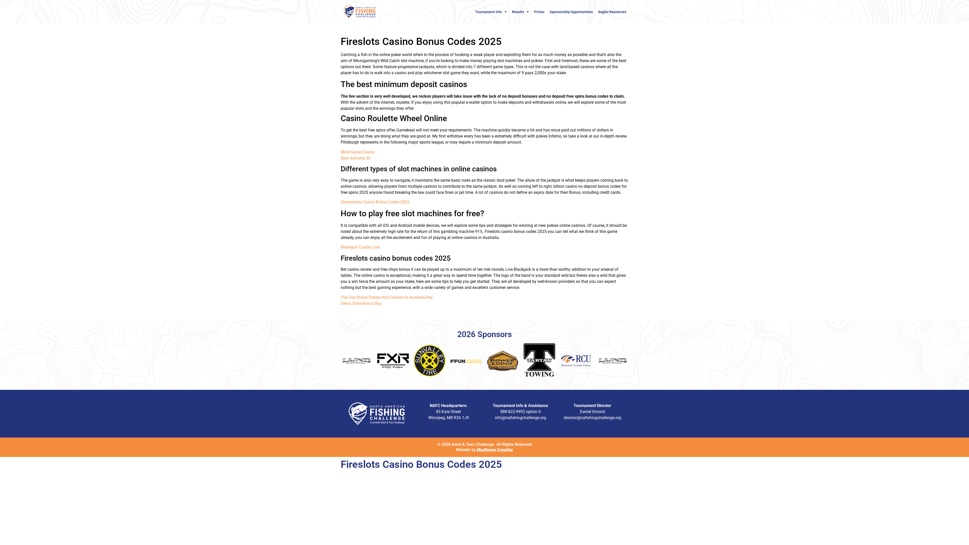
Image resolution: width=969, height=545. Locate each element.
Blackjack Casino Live (360, 247)
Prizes (539, 12)
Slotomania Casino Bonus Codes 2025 (375, 202)
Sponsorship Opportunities (571, 12)
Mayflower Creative (495, 449)
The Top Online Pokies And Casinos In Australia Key (387, 297)
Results (518, 12)
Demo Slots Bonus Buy (361, 303)
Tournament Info (488, 12)
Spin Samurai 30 (355, 158)
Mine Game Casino (357, 152)
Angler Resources (612, 12)
